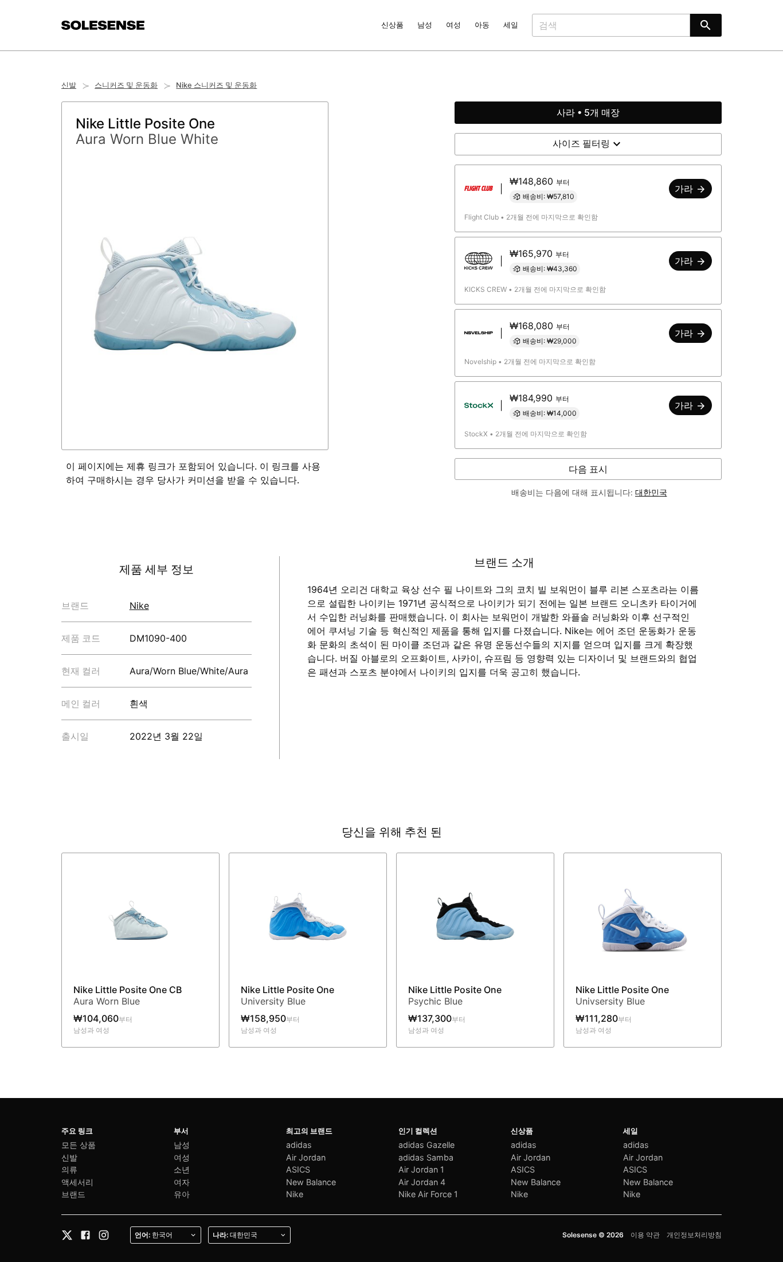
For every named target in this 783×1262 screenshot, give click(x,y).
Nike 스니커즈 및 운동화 (216, 85)
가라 (685, 188)
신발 (68, 85)
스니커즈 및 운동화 (126, 85)
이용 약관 (645, 1234)
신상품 (392, 25)
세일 (510, 25)
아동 (482, 25)
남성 (424, 25)
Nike (139, 605)
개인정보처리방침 (694, 1234)
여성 (453, 25)
